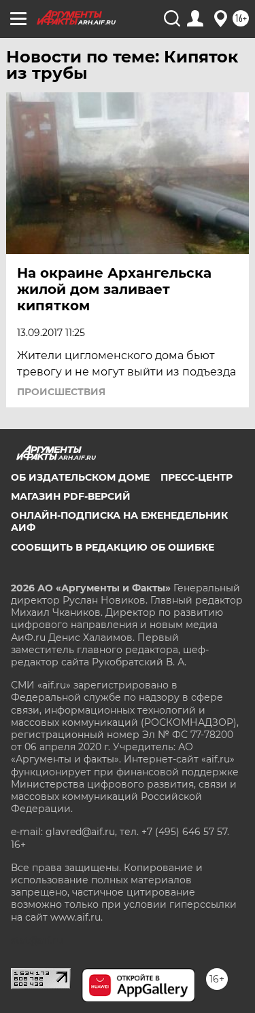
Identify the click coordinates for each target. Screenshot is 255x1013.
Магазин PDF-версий (71, 496)
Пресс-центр (196, 477)
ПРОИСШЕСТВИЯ (61, 392)
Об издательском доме (80, 477)
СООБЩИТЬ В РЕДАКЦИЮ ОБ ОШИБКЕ (112, 547)
